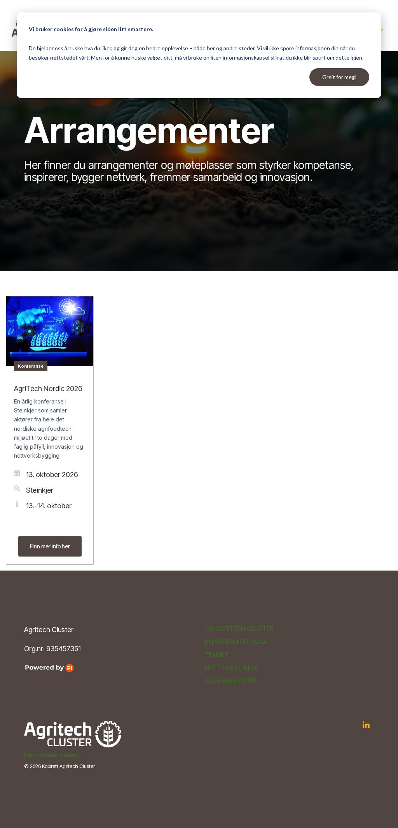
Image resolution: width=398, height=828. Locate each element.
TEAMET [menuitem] (217, 655)
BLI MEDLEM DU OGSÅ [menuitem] (236, 642)
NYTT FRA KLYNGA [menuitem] (231, 668)
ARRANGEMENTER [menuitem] (230, 681)
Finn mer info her (50, 546)
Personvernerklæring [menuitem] (51, 755)
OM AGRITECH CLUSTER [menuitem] (239, 628)
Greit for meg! (339, 77)
